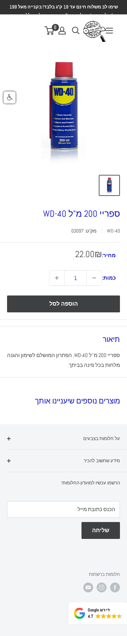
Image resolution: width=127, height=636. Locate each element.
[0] (49, 30)
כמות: (109, 277)
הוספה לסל (63, 303)
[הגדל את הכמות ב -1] (56, 278)
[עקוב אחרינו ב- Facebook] (115, 587)
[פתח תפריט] (109, 30)
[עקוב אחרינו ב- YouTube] (88, 587)
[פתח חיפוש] (76, 30)
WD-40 (113, 231)
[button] (10, 97)
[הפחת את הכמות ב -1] (94, 278)
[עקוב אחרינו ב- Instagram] (102, 587)
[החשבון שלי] (62, 30)
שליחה (100, 530)
